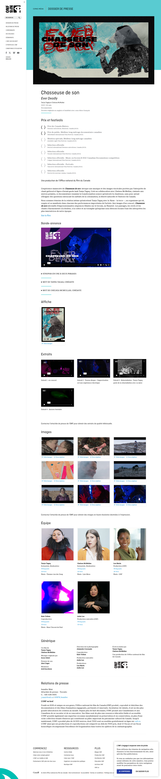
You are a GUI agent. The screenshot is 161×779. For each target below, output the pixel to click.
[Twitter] (10, 53)
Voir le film (46, 215)
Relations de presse (12, 26)
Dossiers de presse (12, 23)
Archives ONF (99, 764)
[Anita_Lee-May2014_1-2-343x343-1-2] (94, 597)
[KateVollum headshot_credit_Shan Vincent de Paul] (58, 597)
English (8, 59)
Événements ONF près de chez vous (44, 761)
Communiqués (10, 30)
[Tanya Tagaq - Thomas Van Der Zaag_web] (58, 544)
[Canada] (36, 773)
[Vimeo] (14, 53)
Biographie (45, 569)
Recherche (9, 17)
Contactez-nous (69, 755)
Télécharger (47, 343)
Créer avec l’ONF (69, 758)
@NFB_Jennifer (61, 697)
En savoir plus (142, 771)
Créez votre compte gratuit (41, 755)
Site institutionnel (74, 773)
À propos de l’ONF (11, 45)
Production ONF (99, 755)
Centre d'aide (68, 752)
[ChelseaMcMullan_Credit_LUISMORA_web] (94, 544)
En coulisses (10, 34)
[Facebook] (6, 53)
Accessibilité (85, 773)
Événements (10, 37)
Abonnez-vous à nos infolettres (43, 752)
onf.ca (137, 721)
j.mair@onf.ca (47, 697)
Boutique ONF (68, 764)
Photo (44, 572)
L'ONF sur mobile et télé (40, 758)
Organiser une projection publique (74, 761)
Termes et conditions (96, 773)
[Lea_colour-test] (130, 544)
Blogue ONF (98, 752)
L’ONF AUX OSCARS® (12, 41)
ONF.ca (97, 768)
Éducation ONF (99, 761)
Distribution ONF (100, 758)
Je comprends (124, 771)
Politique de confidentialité (112, 773)
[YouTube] (18, 53)
